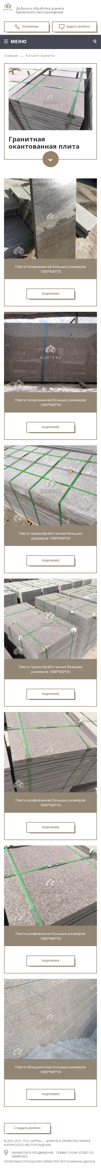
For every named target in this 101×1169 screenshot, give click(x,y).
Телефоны (30, 26)
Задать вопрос (78, 26)
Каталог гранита (40, 55)
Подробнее (51, 293)
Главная (11, 55)
